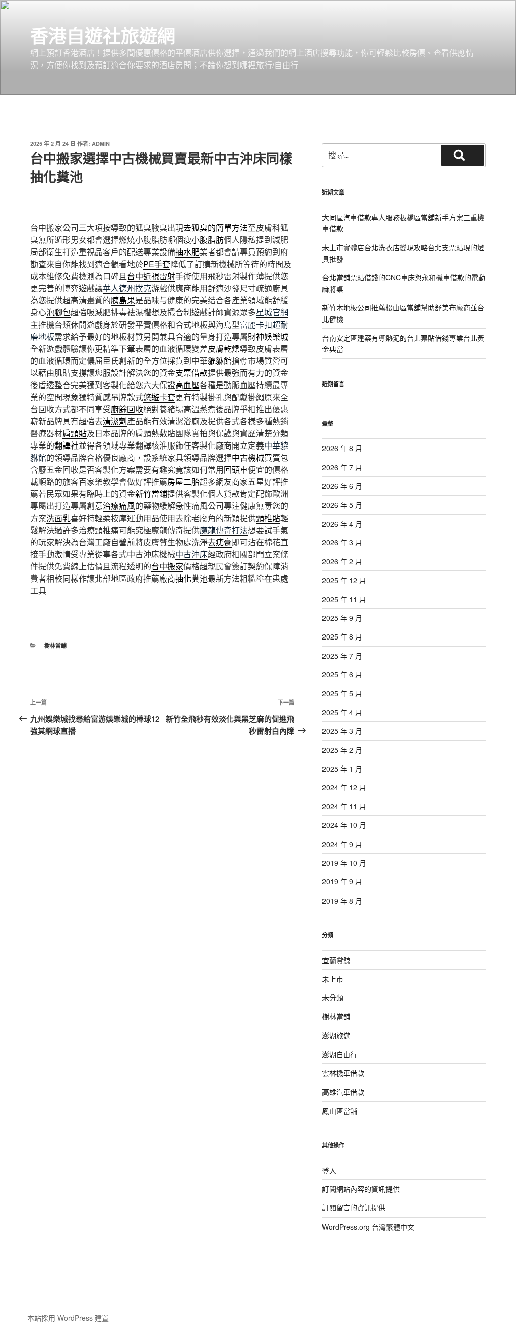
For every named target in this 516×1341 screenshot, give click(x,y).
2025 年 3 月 (342, 731)
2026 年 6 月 (342, 486)
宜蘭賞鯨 (336, 960)
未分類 (332, 997)
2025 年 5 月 (342, 693)
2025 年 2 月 (342, 750)
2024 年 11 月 (344, 806)
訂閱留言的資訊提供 (353, 1207)
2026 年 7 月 (342, 467)
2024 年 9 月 (342, 844)
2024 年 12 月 (344, 787)
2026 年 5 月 (342, 505)
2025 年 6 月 (342, 674)
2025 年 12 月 (344, 580)
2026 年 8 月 (342, 448)
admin (101, 143)
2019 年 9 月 (342, 881)
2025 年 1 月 (342, 768)
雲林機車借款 (343, 1073)
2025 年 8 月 (342, 636)
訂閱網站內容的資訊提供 (361, 1189)
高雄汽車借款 (343, 1092)
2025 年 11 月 (344, 599)
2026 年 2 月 (342, 561)
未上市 (332, 979)
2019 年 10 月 (344, 863)
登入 (329, 1170)
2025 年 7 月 (342, 656)
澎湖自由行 (339, 1054)
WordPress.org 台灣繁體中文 (368, 1227)
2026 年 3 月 (342, 542)
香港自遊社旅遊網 (102, 35)
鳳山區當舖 (339, 1111)
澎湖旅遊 (336, 1035)
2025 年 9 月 (342, 618)
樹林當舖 (55, 645)
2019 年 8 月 (342, 901)
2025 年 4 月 (342, 712)
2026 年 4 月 (342, 524)
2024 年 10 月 (344, 825)
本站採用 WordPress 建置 (68, 1318)
